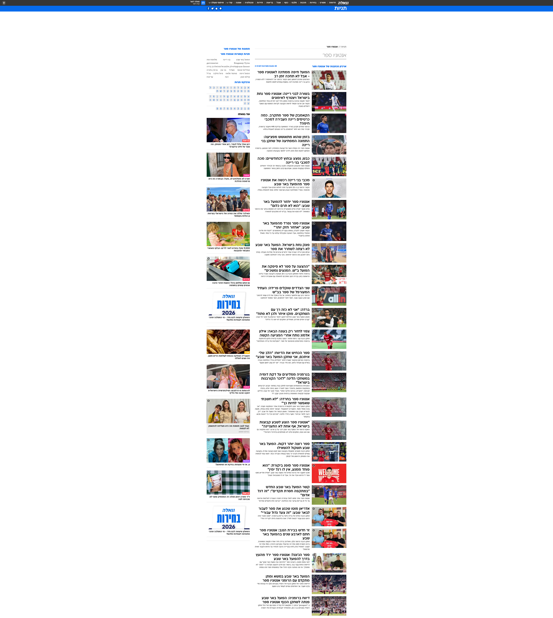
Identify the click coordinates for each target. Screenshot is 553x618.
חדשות (332, 3)
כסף (286, 3)
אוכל (278, 3)
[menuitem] (331, 2)
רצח (227, 77)
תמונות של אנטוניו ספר (237, 49)
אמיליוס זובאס (243, 70)
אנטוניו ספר (332, 47)
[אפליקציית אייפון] (216, 8)
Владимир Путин (242, 63)
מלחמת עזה (212, 59)
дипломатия (212, 63)
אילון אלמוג (229, 66)
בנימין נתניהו (212, 70)
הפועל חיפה (244, 73)
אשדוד (232, 70)
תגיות (343, 47)
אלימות (220, 66)
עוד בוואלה (244, 114)
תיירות (260, 3)
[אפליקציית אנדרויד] (220, 8)
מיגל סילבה (218, 73)
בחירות (313, 3)
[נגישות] (4, 3)
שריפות (210, 77)
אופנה (238, 3)
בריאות (269, 3)
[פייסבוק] (208, 8)
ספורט (323, 3)
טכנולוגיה (249, 3)
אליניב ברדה (212, 66)
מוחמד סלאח (231, 73)
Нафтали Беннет (242, 66)
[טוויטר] (212, 8)
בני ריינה (226, 59)
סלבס (294, 3)
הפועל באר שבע (243, 59)
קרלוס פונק (245, 77)
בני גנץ (223, 70)
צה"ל (209, 73)
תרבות (303, 3)
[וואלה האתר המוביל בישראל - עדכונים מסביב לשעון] (343, 2)
